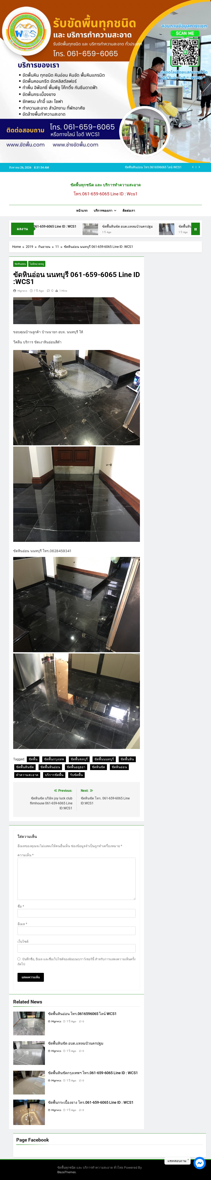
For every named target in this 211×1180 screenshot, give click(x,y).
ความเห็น (26, 855)
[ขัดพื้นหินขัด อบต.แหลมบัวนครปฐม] (50, 231)
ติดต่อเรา (129, 211)
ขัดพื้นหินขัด (25, 767)
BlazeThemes (66, 1172)
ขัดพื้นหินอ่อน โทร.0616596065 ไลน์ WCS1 (82, 1014)
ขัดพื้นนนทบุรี (104, 759)
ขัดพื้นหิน (127, 759)
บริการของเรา (103, 211)
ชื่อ (21, 906)
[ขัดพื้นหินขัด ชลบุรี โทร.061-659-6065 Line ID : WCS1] (126, 231)
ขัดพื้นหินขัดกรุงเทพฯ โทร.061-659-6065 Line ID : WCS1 (93, 1073)
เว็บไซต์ (23, 942)
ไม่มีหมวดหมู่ (37, 264)
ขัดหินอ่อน (20, 264)
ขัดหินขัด (98, 767)
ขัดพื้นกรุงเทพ (54, 759)
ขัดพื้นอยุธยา (76, 767)
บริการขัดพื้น (54, 775)
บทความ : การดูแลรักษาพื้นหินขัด (160, 167)
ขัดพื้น (33, 759)
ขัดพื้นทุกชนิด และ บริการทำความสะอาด (105, 185)
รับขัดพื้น (76, 775)
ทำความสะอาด (27, 775)
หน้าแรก (82, 211)
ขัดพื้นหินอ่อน (50, 767)
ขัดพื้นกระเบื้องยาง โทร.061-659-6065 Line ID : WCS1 (91, 1102)
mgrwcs (22, 291)
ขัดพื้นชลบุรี (79, 759)
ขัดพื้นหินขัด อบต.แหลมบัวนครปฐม (87, 226)
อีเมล (22, 924)
